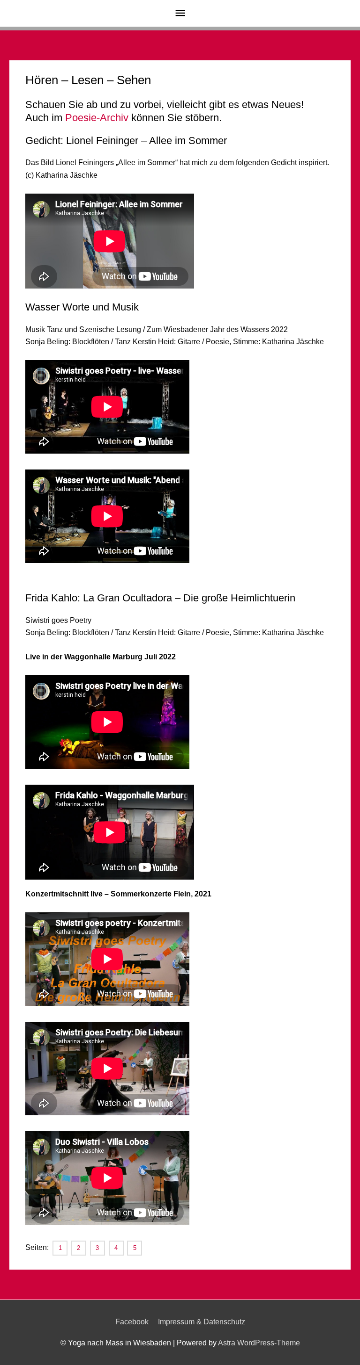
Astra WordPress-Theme (259, 1343)
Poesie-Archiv (96, 117)
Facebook (132, 1322)
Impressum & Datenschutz (201, 1322)
